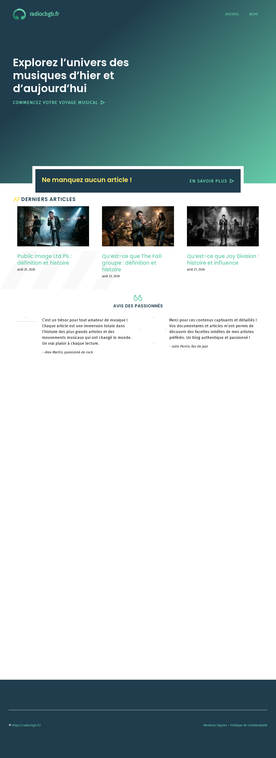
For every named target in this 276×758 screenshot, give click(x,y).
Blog (253, 14)
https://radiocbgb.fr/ (26, 725)
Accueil (232, 14)
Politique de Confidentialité (248, 725)
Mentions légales (215, 725)
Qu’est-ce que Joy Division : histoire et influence (223, 259)
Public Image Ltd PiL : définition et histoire (44, 259)
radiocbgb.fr (44, 14)
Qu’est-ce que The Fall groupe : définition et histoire (132, 263)
